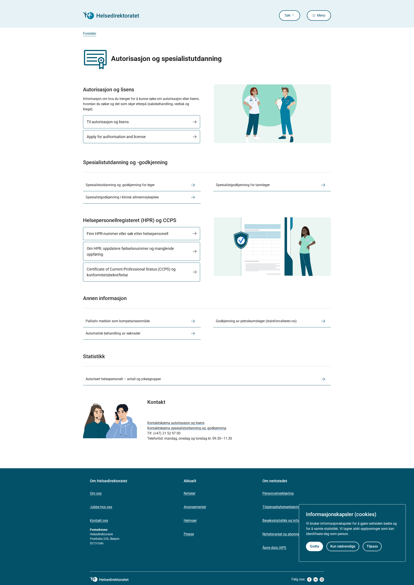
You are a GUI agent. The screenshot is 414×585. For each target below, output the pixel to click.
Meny (321, 15)
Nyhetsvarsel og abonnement (284, 534)
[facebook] (309, 579)
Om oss (96, 493)
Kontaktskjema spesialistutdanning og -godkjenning (186, 428)
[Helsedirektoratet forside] (114, 15)
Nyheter (189, 493)
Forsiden (89, 33)
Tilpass (372, 546)
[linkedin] (315, 579)
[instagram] (322, 579)
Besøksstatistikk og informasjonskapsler (293, 520)
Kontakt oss (99, 520)
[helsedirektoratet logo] (112, 579)
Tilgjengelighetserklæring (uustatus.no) (292, 507)
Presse (189, 534)
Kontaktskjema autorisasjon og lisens (175, 423)
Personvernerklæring (278, 493)
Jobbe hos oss (101, 507)
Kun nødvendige (342, 546)
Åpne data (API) (274, 548)
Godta (314, 546)
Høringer (190, 520)
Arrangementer (195, 507)
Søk (287, 15)
